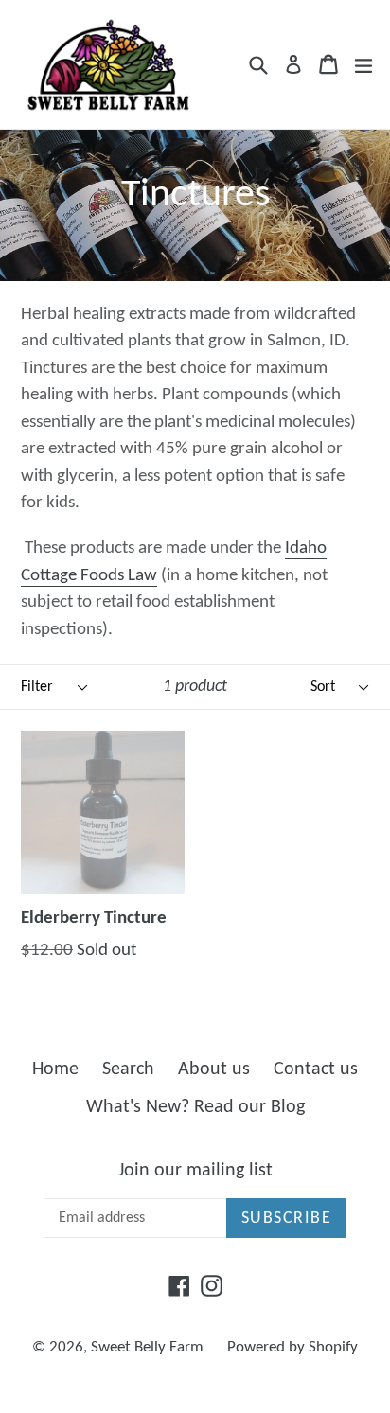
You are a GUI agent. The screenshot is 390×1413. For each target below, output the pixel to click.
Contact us (316, 1069)
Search (128, 1069)
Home (55, 1069)
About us (214, 1069)
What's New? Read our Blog (195, 1107)
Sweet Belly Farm (147, 1347)
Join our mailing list (195, 1170)
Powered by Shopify (292, 1347)
